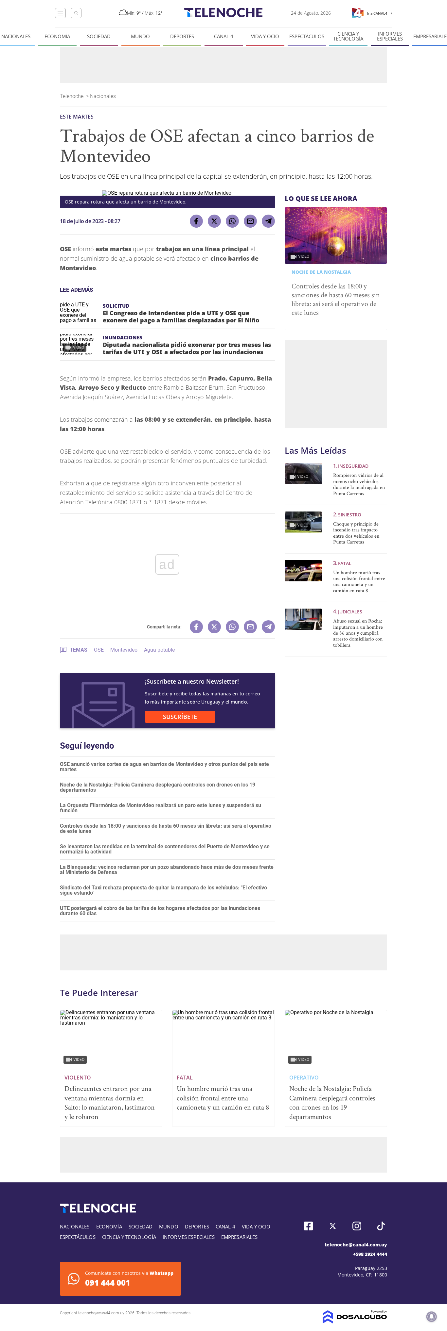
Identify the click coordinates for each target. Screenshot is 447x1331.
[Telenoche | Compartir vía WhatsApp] (232, 221)
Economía (57, 36)
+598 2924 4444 (370, 1254)
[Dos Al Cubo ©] (355, 1322)
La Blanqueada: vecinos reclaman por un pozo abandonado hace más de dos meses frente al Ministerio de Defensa (167, 869)
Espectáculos (306, 36)
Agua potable (159, 650)
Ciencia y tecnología (348, 36)
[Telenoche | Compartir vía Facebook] (196, 221)
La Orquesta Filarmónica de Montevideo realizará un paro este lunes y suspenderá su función (160, 808)
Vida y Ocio (265, 36)
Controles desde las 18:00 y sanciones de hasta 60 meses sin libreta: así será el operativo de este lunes (165, 828)
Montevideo (123, 650)
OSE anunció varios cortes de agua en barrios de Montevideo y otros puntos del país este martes (164, 766)
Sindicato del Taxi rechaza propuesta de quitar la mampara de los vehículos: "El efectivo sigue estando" (163, 890)
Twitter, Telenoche (332, 1226)
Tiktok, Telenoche (381, 1226)
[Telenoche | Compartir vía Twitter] (214, 221)
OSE (99, 650)
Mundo (140, 36)
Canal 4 (223, 36)
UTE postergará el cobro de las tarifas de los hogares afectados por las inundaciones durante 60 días (160, 911)
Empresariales (239, 1237)
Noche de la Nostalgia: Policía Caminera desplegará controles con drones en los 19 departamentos (157, 787)
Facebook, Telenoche (308, 1226)
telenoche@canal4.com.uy (356, 1245)
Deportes (182, 36)
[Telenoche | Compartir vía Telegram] (268, 221)
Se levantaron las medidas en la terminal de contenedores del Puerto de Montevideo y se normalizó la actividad (165, 849)
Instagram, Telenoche (356, 1226)
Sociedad (99, 36)
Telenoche (72, 96)
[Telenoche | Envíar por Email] (250, 221)
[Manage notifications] (431, 1316)
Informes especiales (390, 36)
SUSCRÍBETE (180, 717)
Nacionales (15, 36)
